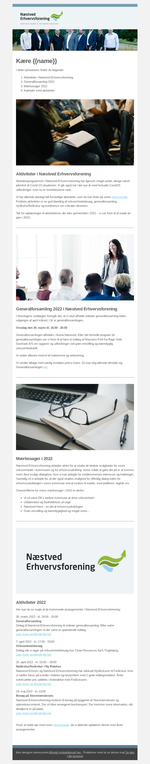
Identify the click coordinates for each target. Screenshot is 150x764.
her (45, 367)
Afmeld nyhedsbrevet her (65, 752)
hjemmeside (119, 197)
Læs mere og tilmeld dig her (33, 634)
